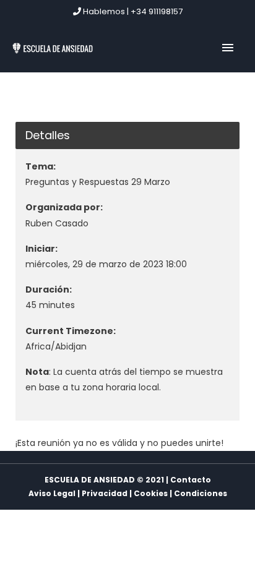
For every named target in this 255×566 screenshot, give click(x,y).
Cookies (151, 493)
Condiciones (200, 493)
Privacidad (104, 493)
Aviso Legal (52, 493)
